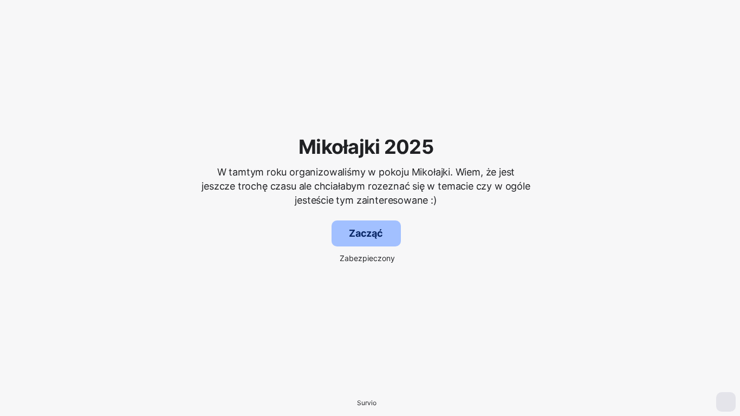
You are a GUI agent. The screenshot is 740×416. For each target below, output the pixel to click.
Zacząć (366, 233)
